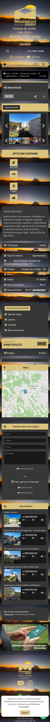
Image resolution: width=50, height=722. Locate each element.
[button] (7, 126)
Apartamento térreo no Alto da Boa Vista (21, 567)
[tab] (11, 107)
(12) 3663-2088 (36, 51)
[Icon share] (20, 683)
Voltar (44, 76)
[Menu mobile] (4, 64)
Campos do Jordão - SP (30, 73)
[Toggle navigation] (43, 64)
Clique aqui (8, 614)
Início (7, 73)
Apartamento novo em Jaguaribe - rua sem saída (24, 530)
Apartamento (11, 76)
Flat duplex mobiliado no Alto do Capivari (21, 549)
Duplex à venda (10, 512)
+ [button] (5, 373)
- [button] (5, 377)
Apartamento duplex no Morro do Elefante (22, 585)
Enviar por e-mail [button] (25, 469)
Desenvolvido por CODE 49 (25, 721)
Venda (15, 73)
